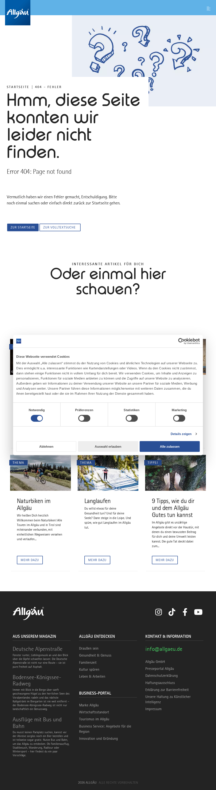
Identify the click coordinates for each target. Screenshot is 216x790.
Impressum (153, 709)
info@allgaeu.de (163, 649)
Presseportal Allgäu (159, 668)
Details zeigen (181, 433)
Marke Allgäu (89, 705)
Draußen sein (89, 648)
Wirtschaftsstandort (94, 712)
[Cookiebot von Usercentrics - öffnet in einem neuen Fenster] (181, 341)
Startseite (18, 87)
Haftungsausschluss (160, 683)
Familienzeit (88, 662)
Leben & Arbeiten (92, 676)
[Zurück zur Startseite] (108, 12)
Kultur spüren (89, 669)
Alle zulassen (170, 446)
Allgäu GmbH (155, 661)
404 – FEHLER (48, 87)
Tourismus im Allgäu (94, 719)
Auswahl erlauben (108, 446)
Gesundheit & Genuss (95, 655)
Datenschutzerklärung (161, 675)
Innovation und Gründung (98, 738)
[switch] (84, 418)
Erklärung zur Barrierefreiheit (167, 690)
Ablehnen (46, 446)
